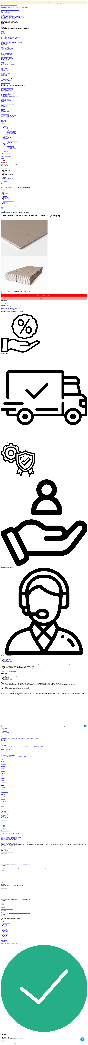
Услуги (6, 127)
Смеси (4, 192)
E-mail (4, 177)
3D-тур (6, 151)
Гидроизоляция (4, 106)
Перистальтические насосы (7, 88)
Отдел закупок (10, 147)
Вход (2, 156)
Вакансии (9, 142)
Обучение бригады (11, 131)
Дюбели (2, 62)
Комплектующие (4, 29)
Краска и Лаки (4, 74)
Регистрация (8, 156)
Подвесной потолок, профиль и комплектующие (12, 16)
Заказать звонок (4, 166)
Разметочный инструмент (7, 54)
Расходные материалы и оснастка (8, 18)
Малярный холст (4, 24)
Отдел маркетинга (11, 148)
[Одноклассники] (86, 726)
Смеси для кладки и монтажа (7, 116)
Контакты (6, 144)
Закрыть (3, 1041)
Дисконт (6, 126)
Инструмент (6, 198)
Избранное (4, 182)
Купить (2, 752)
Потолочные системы (8, 194)
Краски (5, 196)
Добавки (3, 109)
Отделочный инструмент (6, 50)
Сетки (2, 26)
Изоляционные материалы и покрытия (10, 10)
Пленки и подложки (5, 99)
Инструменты (4, 11)
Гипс (2, 107)
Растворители (4, 75)
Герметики (3, 67)
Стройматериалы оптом (12, 141)
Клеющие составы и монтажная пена (9, 13)
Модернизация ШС (11, 133)
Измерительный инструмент (7, 48)
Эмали (2, 76)
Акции (6, 136)
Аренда (5, 202)
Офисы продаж (10, 146)
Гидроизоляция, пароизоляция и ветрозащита (11, 42)
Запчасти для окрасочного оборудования (10, 37)
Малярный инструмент (6, 49)
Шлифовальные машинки (7, 89)
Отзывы (6, 143)
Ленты (2, 23)
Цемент (2, 119)
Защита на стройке (5, 47)
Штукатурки (3, 121)
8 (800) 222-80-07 (5, 123)
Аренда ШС (10, 128)
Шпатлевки (3, 120)
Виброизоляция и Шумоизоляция (8, 41)
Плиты (2, 32)
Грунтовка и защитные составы (8, 73)
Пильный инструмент (6, 52)
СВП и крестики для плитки (7, 64)
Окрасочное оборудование (7, 86)
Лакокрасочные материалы (7, 15)
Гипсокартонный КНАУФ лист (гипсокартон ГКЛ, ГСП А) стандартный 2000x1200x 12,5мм (22, 746)
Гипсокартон (6, 193)
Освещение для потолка (6, 80)
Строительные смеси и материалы (9, 21)
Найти (15, 164)
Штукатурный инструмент (7, 58)
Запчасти (5, 203)
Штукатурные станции (6, 90)
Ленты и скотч (4, 95)
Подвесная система (5, 81)
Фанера (2, 34)
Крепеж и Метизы (5, 12)
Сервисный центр (11, 149)
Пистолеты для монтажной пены (8, 45)
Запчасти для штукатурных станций (9, 38)
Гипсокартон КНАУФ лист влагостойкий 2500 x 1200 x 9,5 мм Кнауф (17, 756)
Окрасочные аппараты (8, 201)
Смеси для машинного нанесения (8, 117)
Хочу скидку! (4, 849)
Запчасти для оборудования (7, 8)
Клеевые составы (5, 111)
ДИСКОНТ (3, 19)
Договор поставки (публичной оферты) (10, 839)
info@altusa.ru (4, 820)
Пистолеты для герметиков (7, 53)
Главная (5, 921)
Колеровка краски (11, 132)
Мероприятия (7, 137)
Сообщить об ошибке (8, 178)
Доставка (9, 134)
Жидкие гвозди (4, 68)
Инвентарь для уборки (6, 94)
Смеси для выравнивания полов (8, 115)
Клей (2, 69)
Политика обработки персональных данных (11, 837)
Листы (2, 31)
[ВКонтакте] (85, 726)
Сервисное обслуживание (13, 130)
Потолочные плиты (5, 83)
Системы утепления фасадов (7, 104)
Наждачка (3, 97)
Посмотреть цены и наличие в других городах (11, 308)
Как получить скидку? (44, 295)
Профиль (3, 33)
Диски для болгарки (5, 93)
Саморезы (3, 63)
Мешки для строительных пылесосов (9, 96)
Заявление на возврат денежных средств (10, 838)
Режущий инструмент (6, 55)
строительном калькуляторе (64, 693)
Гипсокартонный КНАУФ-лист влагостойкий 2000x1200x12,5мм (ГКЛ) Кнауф (19, 738)
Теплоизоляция (4, 43)
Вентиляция (3, 6)
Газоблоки (3, 105)
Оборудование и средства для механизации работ (12, 17)
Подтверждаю (16, 913)
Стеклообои (3, 27)
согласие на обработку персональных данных (19, 864)
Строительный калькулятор (9, 691)
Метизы (2, 60)
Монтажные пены (5, 70)
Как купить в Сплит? (44, 298)
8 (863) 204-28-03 (5, 939)
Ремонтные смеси (5, 114)
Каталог (2, 189)
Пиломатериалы (4, 112)
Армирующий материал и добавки (9, 5)
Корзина (5, 936)
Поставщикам (11, 943)
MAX (4, 173)
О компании (7, 139)
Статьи (6, 138)
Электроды (3, 101)
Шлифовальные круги (6, 100)
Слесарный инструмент (6, 57)
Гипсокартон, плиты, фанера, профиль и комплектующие (14, 7)
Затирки (2, 110)
